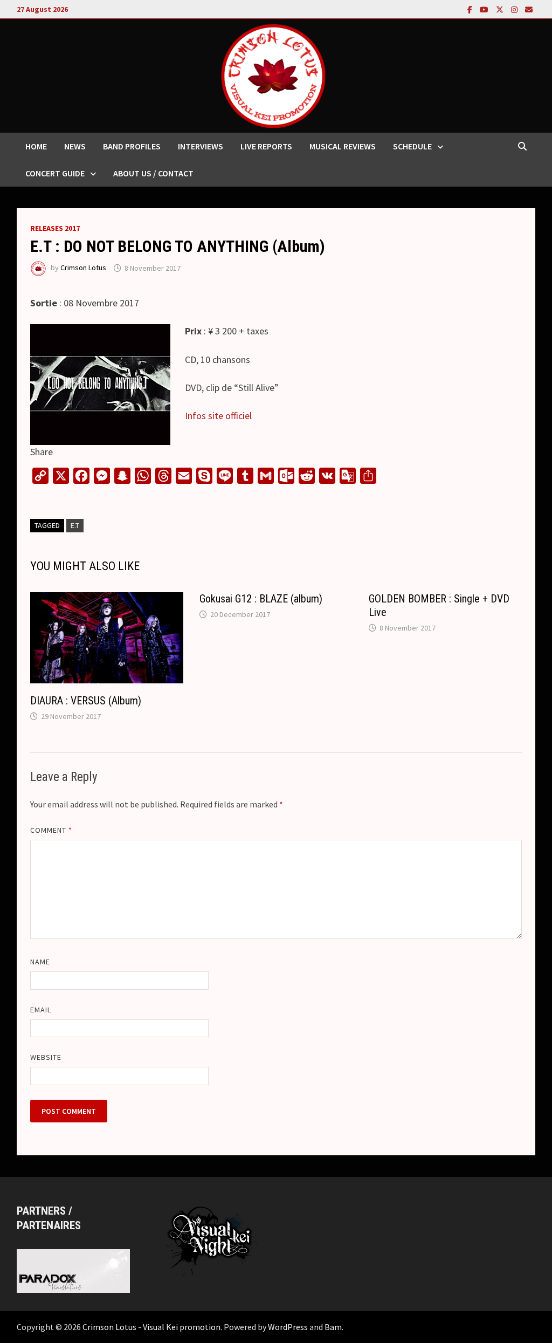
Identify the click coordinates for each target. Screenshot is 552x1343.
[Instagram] (515, 9)
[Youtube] (485, 9)
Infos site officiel (218, 415)
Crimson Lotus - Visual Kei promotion (151, 1326)
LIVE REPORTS (266, 146)
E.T (75, 525)
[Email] (528, 9)
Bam (333, 1326)
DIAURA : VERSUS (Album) (85, 700)
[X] (500, 9)
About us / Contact (153, 173)
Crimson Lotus (83, 268)
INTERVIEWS (200, 146)
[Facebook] (471, 9)
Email (40, 1010)
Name (40, 962)
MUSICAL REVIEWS (342, 146)
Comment (51, 830)
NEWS (75, 146)
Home (36, 146)
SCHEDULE (412, 146)
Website (46, 1057)
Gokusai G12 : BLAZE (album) (260, 598)
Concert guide (55, 173)
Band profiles (132, 146)
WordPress (288, 1326)
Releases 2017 (55, 228)
